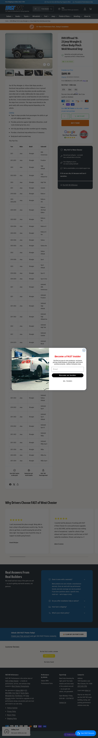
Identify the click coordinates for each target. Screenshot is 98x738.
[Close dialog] (83, 350)
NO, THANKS (67, 381)
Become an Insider (67, 375)
